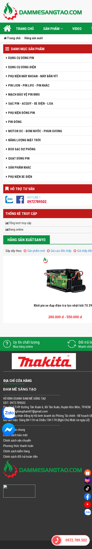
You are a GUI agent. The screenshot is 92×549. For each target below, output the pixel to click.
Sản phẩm (51, 28)
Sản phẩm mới (36, 251)
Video (77, 28)
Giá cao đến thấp (61, 251)
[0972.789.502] (56, 540)
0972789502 (36, 201)
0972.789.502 (75, 540)
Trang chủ (25, 28)
